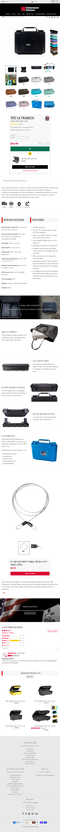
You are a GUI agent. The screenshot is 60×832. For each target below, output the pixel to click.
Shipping (30, 749)
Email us (35, 802)
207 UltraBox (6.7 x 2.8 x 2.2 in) (44, 701)
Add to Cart (30, 167)
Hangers (15, 781)
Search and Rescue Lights (15, 786)
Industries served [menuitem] (40, 14)
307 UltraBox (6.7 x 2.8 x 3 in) (15, 726)
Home (3, 16)
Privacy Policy (30, 761)
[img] (12, 653)
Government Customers (30, 759)
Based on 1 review (8, 633)
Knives (15, 792)
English (35, 1)
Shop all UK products (15, 794)
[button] (14, 124)
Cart (55, 1)
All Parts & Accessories (15, 783)
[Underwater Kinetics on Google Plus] (55, 17)
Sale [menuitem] (32, 14)
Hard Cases (15, 779)
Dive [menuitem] (23, 14)
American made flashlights (45, 775)
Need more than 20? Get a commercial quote (14, 180)
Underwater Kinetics (32, 826)
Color (12, 135)
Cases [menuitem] (18, 14)
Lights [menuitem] (13, 14)
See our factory (30, 613)
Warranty (30, 751)
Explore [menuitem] (49, 14)
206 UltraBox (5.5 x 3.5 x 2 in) (15, 701)
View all (30, 676)
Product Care (30, 755)
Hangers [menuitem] (28, 14)
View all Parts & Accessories (30, 170)
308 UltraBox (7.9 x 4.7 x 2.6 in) (44, 726)
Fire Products (15, 788)
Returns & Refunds (30, 753)
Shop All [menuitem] (8, 14)
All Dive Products (15, 777)
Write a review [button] (52, 631)
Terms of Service (30, 763)
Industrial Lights (15, 775)
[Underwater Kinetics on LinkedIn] (57, 17)
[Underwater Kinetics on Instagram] (49, 17)
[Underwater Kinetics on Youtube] (52, 17)
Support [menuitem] (54, 14)
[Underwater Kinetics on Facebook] (46, 17)
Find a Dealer (30, 757)
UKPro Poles (15, 790)
